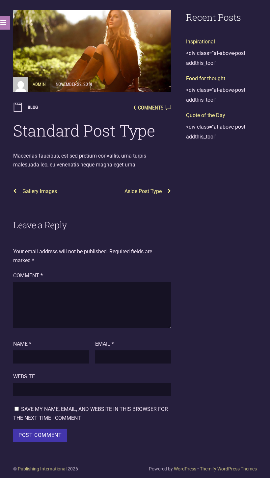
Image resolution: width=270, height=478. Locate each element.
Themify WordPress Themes (228, 468)
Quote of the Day (205, 115)
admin (39, 84)
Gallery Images (39, 191)
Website (24, 376)
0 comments (148, 108)
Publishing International (42, 468)
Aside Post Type (143, 191)
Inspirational (200, 41)
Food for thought (205, 78)
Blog (33, 107)
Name (22, 344)
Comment (28, 275)
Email (104, 344)
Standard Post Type (84, 130)
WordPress (185, 468)
